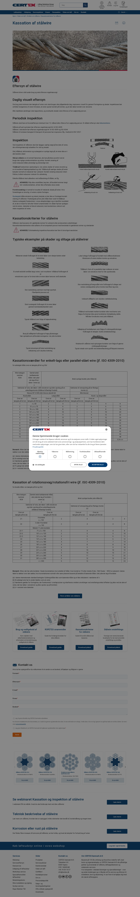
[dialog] (70, 448)
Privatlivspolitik (38, 447)
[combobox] (106, 429)
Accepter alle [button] (98, 465)
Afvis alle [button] (78, 465)
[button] (39, 465)
